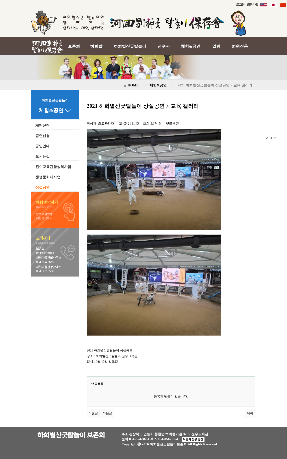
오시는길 (42, 156)
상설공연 (42, 187)
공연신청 (42, 135)
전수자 (164, 46)
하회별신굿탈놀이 (130, 46)
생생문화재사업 (48, 177)
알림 (216, 46)
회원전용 (240, 46)
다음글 (107, 413)
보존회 (74, 46)
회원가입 (252, 4)
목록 (250, 413)
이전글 (93, 413)
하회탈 (96, 46)
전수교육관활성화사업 (53, 166)
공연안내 (42, 146)
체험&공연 (190, 46)
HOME (133, 85)
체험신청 (42, 125)
